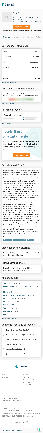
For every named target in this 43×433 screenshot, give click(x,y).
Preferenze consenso (29, 387)
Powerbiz (4, 380)
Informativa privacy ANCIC (9, 398)
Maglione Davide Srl (11, 298)
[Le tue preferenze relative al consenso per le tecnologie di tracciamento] (39, 429)
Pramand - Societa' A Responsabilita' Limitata (20, 286)
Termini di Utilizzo (28, 377)
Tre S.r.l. (6, 308)
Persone (30, 37)
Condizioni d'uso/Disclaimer (31, 380)
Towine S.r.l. (8, 283)
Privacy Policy (27, 384)
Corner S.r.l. (8, 314)
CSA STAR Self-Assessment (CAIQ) (12, 396)
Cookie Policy (27, 382)
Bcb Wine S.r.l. (9, 305)
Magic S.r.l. (7, 302)
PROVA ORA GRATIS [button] (21, 27)
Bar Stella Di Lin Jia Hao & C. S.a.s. (16, 295)
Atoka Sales (5, 377)
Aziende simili (19, 37)
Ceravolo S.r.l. (8, 311)
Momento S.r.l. (9, 292)
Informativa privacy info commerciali (12, 400)
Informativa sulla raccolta (12, 431)
